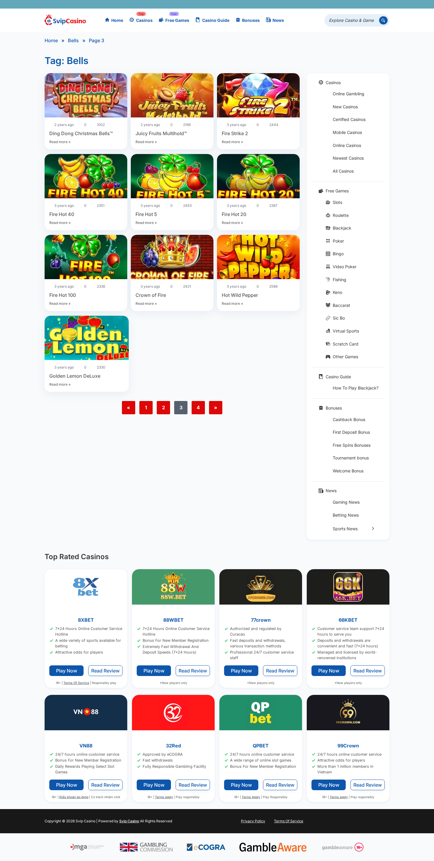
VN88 (85, 746)
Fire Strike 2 (235, 133)
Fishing (339, 279)
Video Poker (344, 266)
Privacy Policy (253, 821)
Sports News (345, 528)
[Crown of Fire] (172, 258)
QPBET (261, 746)
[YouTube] (349, 4)
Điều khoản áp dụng (73, 797)
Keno (337, 292)
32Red (173, 746)
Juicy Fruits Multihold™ (161, 133)
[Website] (383, 4)
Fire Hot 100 (62, 295)
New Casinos (345, 106)
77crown (261, 620)
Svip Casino (129, 821)
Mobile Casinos (347, 132)
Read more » (60, 142)
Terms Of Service (76, 683)
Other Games (345, 356)
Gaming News (346, 502)
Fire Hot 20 (234, 214)
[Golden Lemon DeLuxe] (87, 339)
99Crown (348, 746)
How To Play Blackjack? (355, 387)
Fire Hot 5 (146, 214)
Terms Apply (251, 797)
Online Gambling (348, 93)
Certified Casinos (349, 119)
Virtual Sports (346, 330)
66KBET (348, 620)
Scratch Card (345, 343)
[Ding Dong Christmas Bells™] (86, 96)
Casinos (144, 20)
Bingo (338, 253)
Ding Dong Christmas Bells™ (81, 133)
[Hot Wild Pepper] (258, 258)
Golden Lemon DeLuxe (74, 376)
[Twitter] (341, 4)
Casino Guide (215, 20)
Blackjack (342, 227)
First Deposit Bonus (351, 432)
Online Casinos (347, 145)
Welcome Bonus (348, 470)
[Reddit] (375, 4)
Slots (337, 202)
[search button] (383, 20)
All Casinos (343, 170)
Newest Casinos (348, 158)
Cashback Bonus (349, 419)
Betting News (346, 515)
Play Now (66, 671)
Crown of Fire (151, 295)
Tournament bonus (351, 457)
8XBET (86, 620)
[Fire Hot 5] (172, 177)
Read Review (105, 671)
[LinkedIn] (366, 4)
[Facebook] (332, 4)
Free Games (177, 20)
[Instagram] (358, 4)
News (278, 20)
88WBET (173, 620)
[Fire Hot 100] (86, 258)
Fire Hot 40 (61, 214)
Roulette (341, 215)
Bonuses (251, 20)
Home (117, 20)
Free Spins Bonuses (352, 445)
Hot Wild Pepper (240, 295)
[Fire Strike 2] (258, 96)
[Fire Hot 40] (86, 177)
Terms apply (164, 797)
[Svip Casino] (65, 20)
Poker (338, 240)
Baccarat (341, 305)
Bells (73, 40)
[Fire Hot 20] (258, 177)
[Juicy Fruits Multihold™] (172, 96)
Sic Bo (339, 317)
